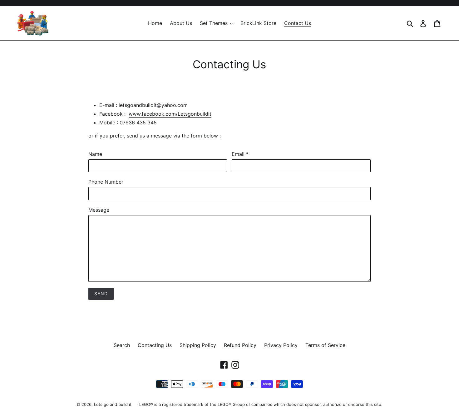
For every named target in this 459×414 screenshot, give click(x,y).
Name (95, 154)
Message (98, 210)
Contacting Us (155, 345)
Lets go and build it (112, 404)
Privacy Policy (281, 345)
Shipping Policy (198, 345)
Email (240, 154)
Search (122, 345)
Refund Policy (240, 345)
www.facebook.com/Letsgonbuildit (170, 114)
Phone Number (105, 182)
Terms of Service (325, 345)
